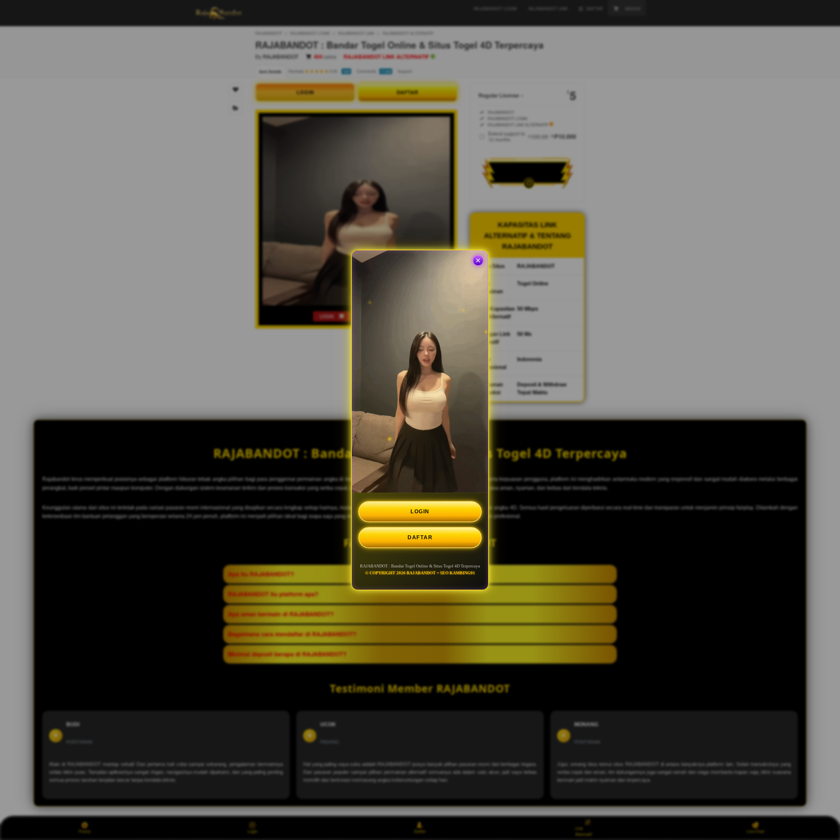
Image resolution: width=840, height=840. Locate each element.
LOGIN (420, 511)
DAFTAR (420, 537)
